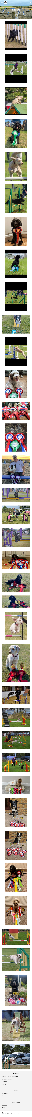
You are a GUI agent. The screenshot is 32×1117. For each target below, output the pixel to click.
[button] (2, 2)
